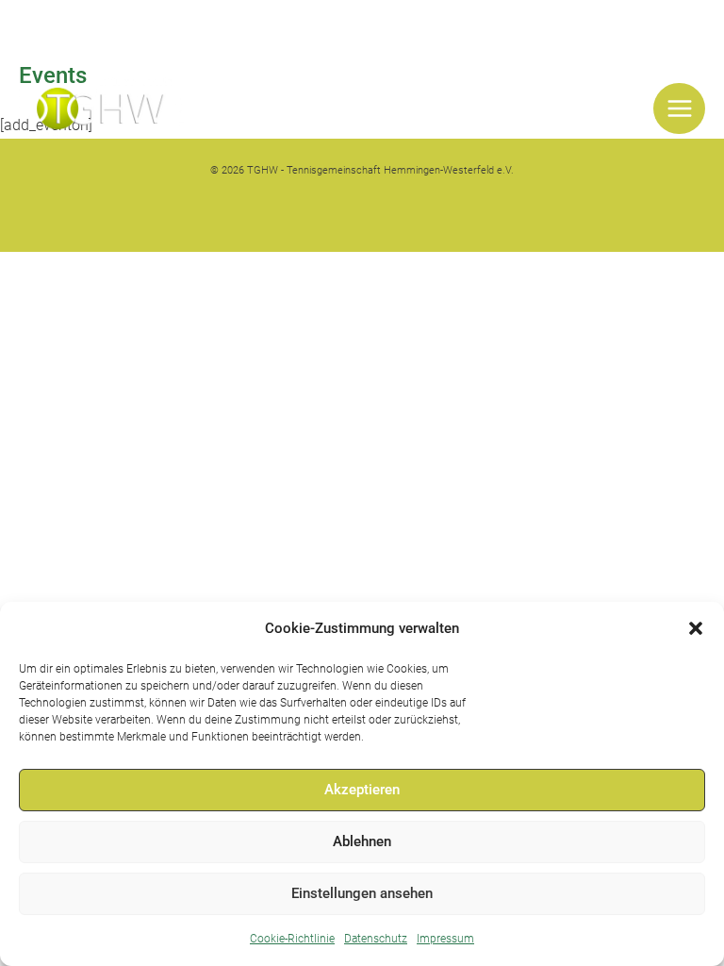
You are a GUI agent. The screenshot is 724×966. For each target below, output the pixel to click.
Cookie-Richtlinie (292, 938)
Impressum (445, 938)
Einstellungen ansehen (362, 893)
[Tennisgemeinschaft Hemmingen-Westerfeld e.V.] (101, 108)
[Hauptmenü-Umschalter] (679, 109)
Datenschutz (375, 938)
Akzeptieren (362, 789)
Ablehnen (362, 841)
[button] (695, 628)
